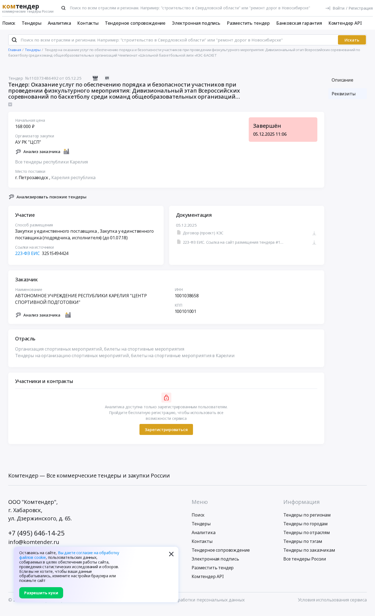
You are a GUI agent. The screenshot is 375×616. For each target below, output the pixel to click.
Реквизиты (344, 94)
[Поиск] (63, 8)
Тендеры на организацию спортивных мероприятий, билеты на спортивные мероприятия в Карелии (125, 356)
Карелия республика (73, 177)
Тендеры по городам (305, 524)
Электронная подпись (196, 23)
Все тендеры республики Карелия (51, 162)
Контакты (88, 23)
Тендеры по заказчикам (309, 550)
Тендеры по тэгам (302, 541)
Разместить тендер (248, 23)
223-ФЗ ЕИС (27, 253)
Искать (352, 40)
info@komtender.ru (33, 542)
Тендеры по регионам (307, 515)
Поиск (8, 23)
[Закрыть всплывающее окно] (171, 554)
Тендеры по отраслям (306, 532)
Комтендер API (345, 23)
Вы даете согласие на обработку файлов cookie (69, 555)
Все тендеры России (304, 559)
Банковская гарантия (299, 23)
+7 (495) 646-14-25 (36, 532)
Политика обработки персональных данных (197, 600)
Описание (342, 80)
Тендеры (31, 23)
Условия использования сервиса (332, 600)
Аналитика (59, 23)
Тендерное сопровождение (135, 23)
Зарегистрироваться (166, 429)
